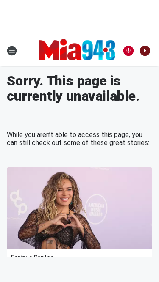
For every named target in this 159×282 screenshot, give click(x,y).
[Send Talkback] (128, 51)
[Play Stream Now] (145, 51)
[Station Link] (77, 50)
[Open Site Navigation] (12, 51)
